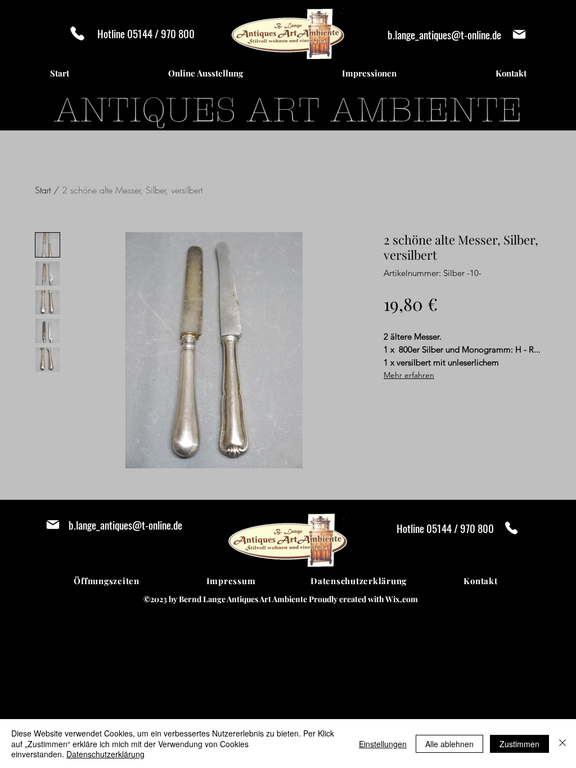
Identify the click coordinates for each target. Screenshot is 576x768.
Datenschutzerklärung (105, 754)
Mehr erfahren (409, 375)
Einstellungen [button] (383, 743)
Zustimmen (519, 743)
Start (43, 190)
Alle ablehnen (449, 743)
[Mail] (519, 34)
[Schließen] (562, 743)
